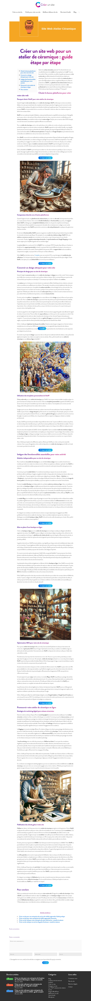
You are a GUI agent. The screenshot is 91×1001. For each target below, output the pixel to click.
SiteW (42, 328)
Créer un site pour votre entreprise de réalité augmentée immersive (37, 918)
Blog (49, 979)
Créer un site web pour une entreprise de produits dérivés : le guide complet (28, 985)
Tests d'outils (51, 995)
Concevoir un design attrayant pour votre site (27, 76)
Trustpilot (37, 255)
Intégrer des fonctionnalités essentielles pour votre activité (28, 81)
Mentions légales (72, 984)
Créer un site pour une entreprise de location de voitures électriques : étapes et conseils (29, 979)
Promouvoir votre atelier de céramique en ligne (28, 86)
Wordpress (51, 997)
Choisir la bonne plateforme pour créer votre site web (28, 72)
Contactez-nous (72, 978)
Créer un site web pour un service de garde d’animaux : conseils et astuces (39, 922)
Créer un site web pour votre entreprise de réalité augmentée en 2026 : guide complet (29, 991)
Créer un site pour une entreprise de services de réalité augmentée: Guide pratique (42, 916)
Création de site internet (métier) (55, 981)
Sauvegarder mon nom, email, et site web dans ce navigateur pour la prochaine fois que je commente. (36, 959)
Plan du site (71, 981)
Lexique (70, 986)
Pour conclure (24, 89)
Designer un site (52, 986)
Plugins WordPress (53, 991)
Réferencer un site (53, 993)
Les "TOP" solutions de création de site (57, 989)
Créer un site (45, 157)
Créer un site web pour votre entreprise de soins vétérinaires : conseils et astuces (41, 920)
